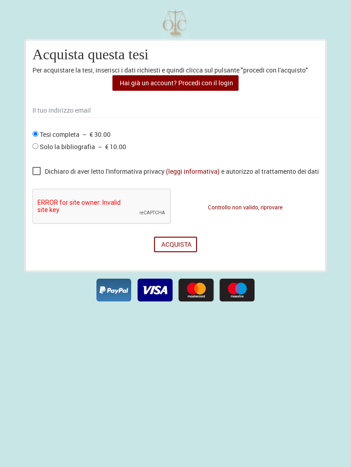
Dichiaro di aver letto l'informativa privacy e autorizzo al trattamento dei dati (182, 171)
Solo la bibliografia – (82, 147)
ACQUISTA (175, 244)
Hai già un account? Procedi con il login (175, 83)
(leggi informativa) (193, 171)
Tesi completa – (74, 134)
